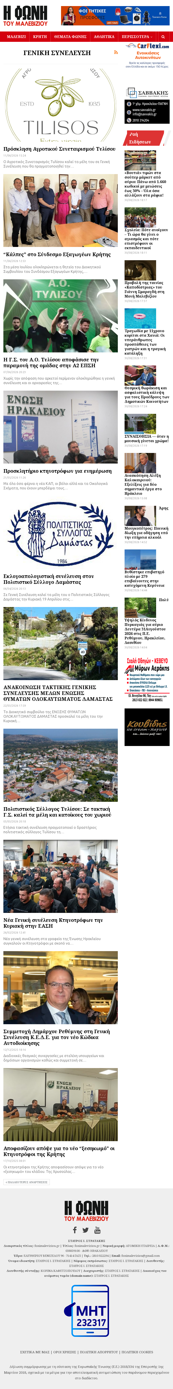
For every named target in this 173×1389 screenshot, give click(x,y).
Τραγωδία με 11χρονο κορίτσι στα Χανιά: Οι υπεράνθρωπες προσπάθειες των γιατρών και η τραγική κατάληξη (145, 342)
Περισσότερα (135, 36)
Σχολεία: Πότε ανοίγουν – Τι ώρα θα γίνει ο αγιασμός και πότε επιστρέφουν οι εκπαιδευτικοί (146, 238)
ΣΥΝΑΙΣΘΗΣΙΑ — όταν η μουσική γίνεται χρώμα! (147, 438)
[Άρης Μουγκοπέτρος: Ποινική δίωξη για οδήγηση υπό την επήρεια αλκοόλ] (140, 516)
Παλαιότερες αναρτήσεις (27, 1182)
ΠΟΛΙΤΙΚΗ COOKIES (137, 1352)
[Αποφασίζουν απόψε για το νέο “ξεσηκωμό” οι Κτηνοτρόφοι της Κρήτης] (60, 1104)
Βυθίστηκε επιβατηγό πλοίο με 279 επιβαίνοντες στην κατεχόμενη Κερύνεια (144, 578)
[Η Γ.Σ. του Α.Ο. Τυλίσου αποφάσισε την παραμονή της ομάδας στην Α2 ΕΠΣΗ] (60, 315)
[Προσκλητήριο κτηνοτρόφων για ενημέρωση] (60, 427)
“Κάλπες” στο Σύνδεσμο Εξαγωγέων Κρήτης (57, 254)
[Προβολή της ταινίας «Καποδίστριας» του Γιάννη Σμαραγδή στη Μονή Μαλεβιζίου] (140, 270)
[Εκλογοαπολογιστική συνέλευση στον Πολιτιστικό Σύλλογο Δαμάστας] (60, 532)
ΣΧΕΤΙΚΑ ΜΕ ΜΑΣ (35, 1352)
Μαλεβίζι (16, 36)
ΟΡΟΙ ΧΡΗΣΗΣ (64, 1352)
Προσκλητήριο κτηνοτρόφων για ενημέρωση (57, 470)
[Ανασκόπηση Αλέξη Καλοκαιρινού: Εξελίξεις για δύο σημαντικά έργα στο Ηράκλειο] (140, 463)
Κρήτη (40, 36)
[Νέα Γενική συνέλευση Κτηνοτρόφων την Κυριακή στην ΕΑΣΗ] (60, 876)
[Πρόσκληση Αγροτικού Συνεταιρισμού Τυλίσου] (60, 105)
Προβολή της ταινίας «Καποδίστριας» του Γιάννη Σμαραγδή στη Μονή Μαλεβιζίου (144, 289)
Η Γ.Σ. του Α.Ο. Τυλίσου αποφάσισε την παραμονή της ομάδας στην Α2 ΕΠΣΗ (51, 362)
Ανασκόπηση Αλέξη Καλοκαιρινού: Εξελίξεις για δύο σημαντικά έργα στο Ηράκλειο (143, 484)
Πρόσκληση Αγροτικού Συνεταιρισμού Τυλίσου (59, 148)
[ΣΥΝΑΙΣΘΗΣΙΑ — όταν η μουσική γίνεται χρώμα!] (140, 424)
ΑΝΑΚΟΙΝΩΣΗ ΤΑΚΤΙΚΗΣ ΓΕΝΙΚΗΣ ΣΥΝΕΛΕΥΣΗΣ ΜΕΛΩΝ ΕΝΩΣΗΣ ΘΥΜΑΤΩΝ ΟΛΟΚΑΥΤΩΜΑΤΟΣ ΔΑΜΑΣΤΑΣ (58, 693)
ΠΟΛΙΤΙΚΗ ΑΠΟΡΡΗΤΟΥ (99, 1352)
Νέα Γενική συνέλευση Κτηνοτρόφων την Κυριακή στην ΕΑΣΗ (53, 922)
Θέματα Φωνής (70, 36)
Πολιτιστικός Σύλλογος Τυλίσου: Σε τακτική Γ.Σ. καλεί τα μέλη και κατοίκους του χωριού (57, 811)
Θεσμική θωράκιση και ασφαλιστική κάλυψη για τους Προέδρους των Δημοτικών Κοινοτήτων (147, 394)
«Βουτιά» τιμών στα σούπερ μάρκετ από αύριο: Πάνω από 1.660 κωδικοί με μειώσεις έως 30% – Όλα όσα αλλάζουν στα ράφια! (145, 184)
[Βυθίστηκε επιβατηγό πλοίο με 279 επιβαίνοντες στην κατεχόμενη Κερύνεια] (140, 559)
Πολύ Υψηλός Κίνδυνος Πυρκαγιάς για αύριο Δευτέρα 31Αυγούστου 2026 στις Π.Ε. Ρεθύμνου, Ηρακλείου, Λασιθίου (147, 621)
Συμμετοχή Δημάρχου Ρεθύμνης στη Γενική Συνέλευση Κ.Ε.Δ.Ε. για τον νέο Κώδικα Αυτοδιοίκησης (56, 1037)
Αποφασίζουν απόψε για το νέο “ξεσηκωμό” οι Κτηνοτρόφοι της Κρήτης (59, 1151)
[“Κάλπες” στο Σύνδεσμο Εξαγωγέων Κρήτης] (60, 210)
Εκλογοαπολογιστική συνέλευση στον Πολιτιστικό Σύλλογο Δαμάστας (48, 579)
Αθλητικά (104, 36)
